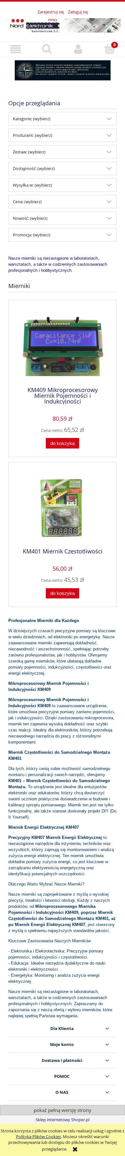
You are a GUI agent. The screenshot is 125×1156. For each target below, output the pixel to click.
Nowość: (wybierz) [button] (30, 218)
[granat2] (62, 70)
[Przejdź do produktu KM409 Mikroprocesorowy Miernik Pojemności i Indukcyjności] (62, 345)
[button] (15, 49)
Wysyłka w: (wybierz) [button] (32, 185)
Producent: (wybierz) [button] (32, 135)
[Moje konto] (78, 49)
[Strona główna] (62, 24)
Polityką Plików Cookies (38, 1136)
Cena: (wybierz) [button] (27, 201)
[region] (62, 70)
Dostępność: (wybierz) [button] (34, 168)
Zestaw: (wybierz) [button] (29, 152)
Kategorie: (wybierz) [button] (31, 119)
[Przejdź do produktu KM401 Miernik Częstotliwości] (62, 507)
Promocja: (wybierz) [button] (31, 235)
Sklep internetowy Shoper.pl (62, 1120)
